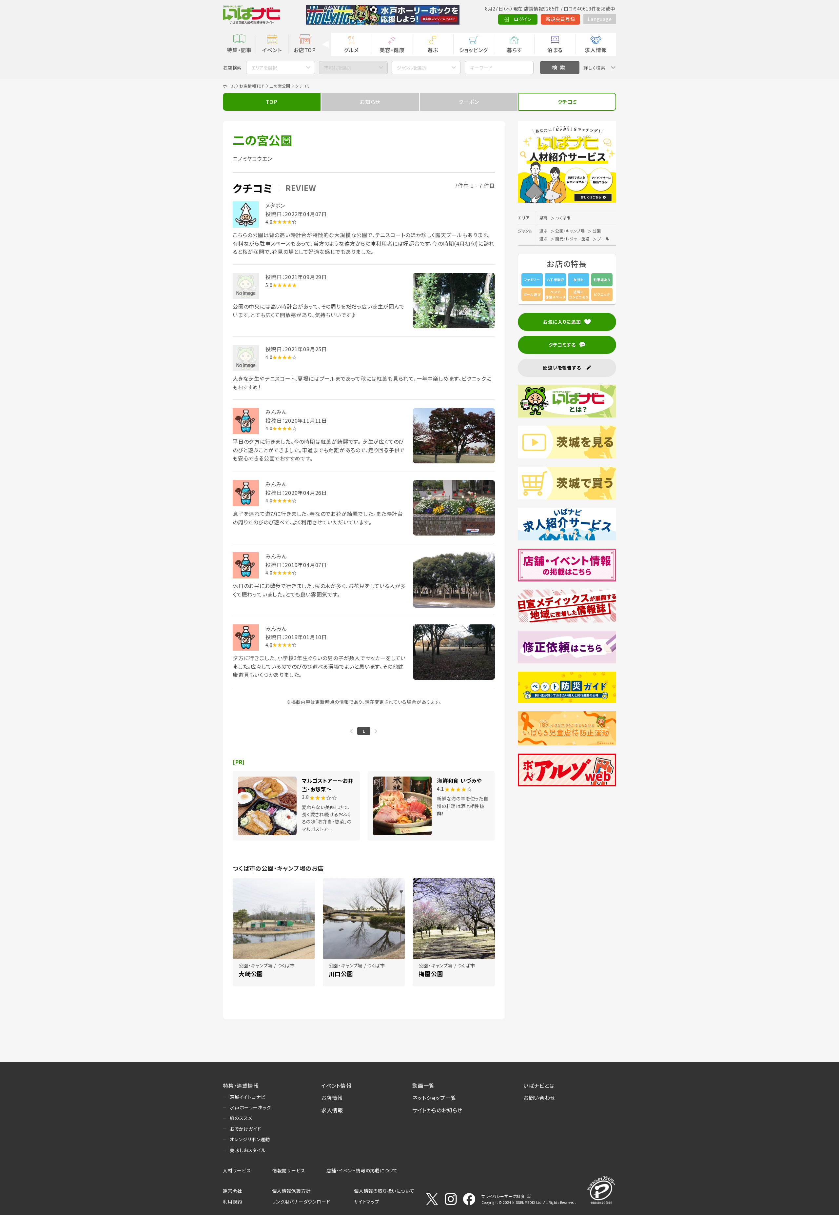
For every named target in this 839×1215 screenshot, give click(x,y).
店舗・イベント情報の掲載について (362, 1170)
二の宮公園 (279, 86)
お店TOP (305, 50)
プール (603, 238)
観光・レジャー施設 (572, 238)
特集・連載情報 (241, 1085)
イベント (272, 50)
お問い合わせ (539, 1098)
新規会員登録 (560, 19)
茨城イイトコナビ (247, 1097)
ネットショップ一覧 (434, 1098)
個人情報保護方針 (291, 1190)
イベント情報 (336, 1085)
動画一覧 (423, 1085)
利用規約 (232, 1201)
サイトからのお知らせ (437, 1110)
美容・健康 (392, 50)
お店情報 (332, 1098)
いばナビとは (539, 1085)
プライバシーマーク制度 (503, 1196)
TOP (271, 102)
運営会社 (232, 1190)
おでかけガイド (245, 1128)
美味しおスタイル (247, 1150)
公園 (597, 230)
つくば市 (563, 217)
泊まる (555, 50)
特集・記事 (239, 50)
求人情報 (596, 50)
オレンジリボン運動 (250, 1139)
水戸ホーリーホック (250, 1107)
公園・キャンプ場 (570, 230)
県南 (543, 217)
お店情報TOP (252, 86)
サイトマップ (367, 1201)
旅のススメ (241, 1118)
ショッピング (473, 50)
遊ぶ (432, 50)
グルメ (351, 50)
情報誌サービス (288, 1170)
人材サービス (237, 1170)
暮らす (514, 50)
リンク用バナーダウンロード (301, 1201)
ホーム (229, 86)
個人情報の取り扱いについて (384, 1190)
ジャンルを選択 (411, 67)
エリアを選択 (264, 67)
